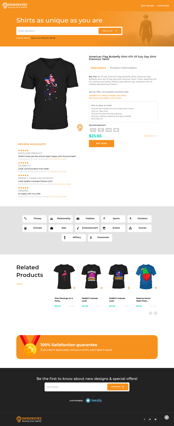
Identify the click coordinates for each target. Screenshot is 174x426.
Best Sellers (147, 6)
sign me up (116, 387)
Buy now (101, 143)
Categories (163, 6)
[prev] (151, 313)
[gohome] (166, 417)
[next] (156, 313)
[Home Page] (15, 5)
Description (98, 67)
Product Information (123, 67)
